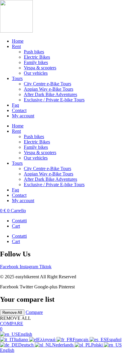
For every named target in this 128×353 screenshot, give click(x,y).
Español (113, 339)
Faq (15, 105)
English (25, 334)
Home (18, 41)
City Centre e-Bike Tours (47, 83)
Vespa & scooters (40, 67)
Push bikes (34, 51)
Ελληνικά (47, 339)
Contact (19, 110)
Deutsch (26, 344)
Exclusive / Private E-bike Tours (54, 99)
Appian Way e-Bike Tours (48, 89)
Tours (17, 78)
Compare (34, 312)
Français (81, 339)
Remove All (12, 312)
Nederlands (63, 344)
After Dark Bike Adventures (50, 94)
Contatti (19, 220)
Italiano (21, 339)
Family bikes (36, 62)
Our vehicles (36, 73)
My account (23, 115)
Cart (16, 226)
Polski (97, 344)
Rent (16, 46)
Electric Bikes (37, 57)
